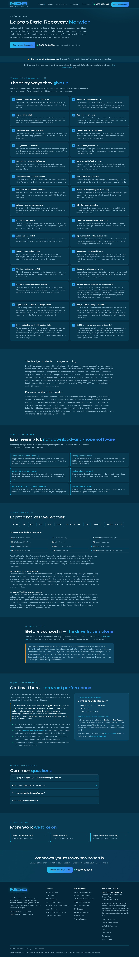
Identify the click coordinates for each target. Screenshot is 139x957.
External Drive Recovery (82, 895)
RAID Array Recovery (81, 905)
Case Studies (61, 4)
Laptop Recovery (52, 909)
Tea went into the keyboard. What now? (54, 793)
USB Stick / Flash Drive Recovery (57, 905)
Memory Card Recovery (54, 902)
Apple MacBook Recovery (83, 892)
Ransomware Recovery (82, 912)
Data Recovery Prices (109, 919)
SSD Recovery (51, 895)
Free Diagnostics (120, 4)
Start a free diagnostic (23, 45)
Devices (41, 4)
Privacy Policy (107, 939)
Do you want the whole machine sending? (54, 785)
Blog (103, 929)
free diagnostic (112, 910)
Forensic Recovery (80, 919)
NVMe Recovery (51, 899)
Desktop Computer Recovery (56, 912)
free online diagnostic (98, 736)
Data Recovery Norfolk (110, 923)
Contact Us (86, 4)
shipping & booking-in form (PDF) (34, 731)
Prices (50, 4)
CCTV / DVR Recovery (82, 902)
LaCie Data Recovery (109, 926)
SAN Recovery (79, 909)
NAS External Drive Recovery (84, 899)
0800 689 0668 (102, 4)
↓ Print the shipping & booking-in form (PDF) (94, 716)
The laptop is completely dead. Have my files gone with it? (54, 777)
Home (11, 16)
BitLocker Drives (79, 915)
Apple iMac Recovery (53, 915)
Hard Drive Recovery (53, 892)
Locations (74, 4)
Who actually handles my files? (54, 800)
